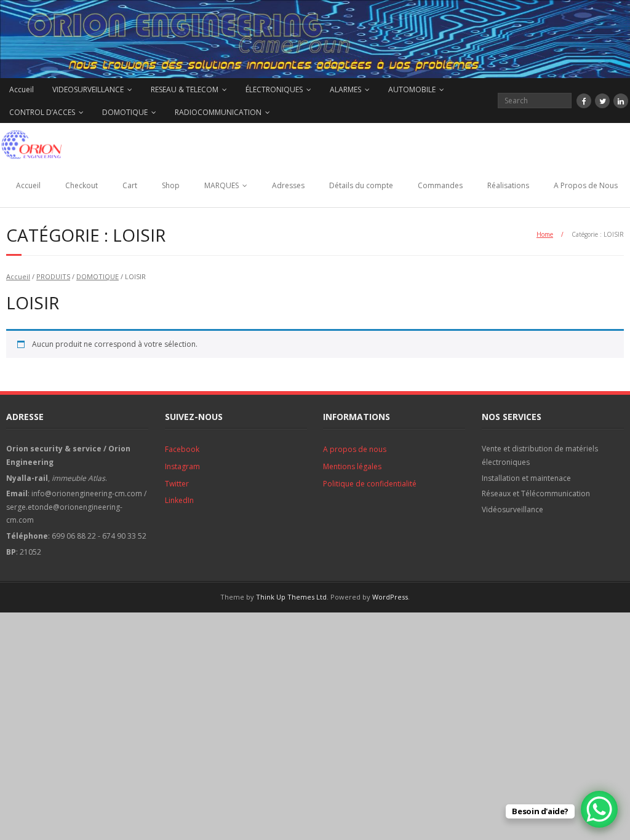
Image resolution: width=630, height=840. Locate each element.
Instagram (182, 466)
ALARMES (345, 89)
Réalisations (508, 185)
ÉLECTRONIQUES (274, 89)
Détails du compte (361, 185)
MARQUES (221, 185)
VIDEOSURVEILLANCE (88, 89)
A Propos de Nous (586, 185)
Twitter (177, 483)
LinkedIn (179, 500)
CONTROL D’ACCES (42, 112)
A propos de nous (354, 449)
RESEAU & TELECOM (184, 89)
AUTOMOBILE (412, 89)
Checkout (81, 185)
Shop (171, 185)
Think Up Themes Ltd (291, 596)
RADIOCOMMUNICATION (218, 112)
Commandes (440, 185)
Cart (129, 185)
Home (544, 234)
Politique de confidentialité (370, 483)
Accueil (21, 89)
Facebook (182, 449)
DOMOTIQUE (125, 112)
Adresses (288, 185)
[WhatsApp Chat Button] (599, 809)
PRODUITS (53, 276)
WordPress (390, 596)
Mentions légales (352, 466)
